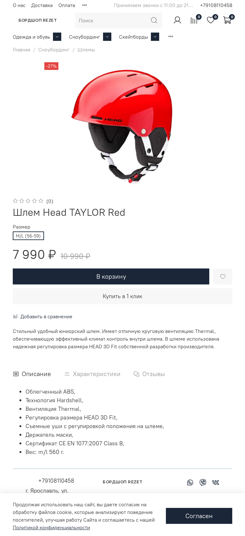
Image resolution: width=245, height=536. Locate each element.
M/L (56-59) (28, 236)
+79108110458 (216, 5)
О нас (19, 5)
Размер (21, 227)
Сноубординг (84, 37)
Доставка (42, 5)
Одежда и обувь (31, 37)
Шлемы (86, 49)
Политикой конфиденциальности (51, 527)
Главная (21, 49)
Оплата (66, 5)
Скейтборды (133, 37)
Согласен (199, 516)
